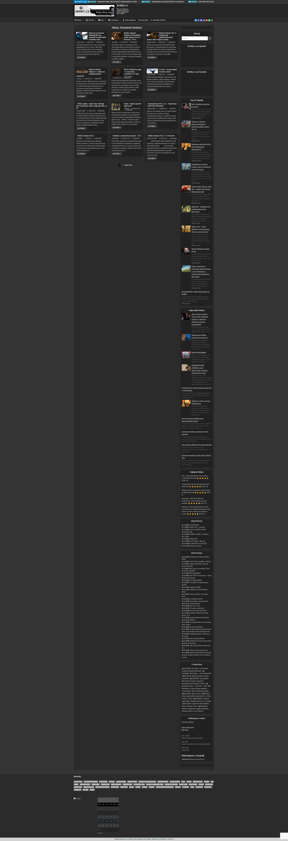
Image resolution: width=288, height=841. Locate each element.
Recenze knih (78, 787)
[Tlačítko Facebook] (198, 20)
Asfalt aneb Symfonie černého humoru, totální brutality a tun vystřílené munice (196, 655)
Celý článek (82, 57)
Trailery (177, 787)
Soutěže (138, 787)
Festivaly (111, 782)
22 (118, 821)
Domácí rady (103, 782)
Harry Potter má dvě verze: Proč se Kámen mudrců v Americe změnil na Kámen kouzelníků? (200, 319)
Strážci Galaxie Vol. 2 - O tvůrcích (161, 136)
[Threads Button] (201, 20)
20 (111, 821)
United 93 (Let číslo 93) (198, 543)
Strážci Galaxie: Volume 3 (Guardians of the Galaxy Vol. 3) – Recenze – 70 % (132, 36)
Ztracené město (195, 546)
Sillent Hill (193, 539)
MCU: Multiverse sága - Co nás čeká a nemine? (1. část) (132, 71)
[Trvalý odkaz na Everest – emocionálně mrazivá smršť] (152, 70)
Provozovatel (143, 20)
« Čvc (99, 833)
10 (99, 817)
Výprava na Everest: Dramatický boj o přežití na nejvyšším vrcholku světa (97, 36)
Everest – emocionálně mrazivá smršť (168, 70)
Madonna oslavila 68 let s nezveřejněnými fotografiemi (201, 146)
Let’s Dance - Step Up (197, 541)
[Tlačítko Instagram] (204, 20)
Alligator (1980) (195, 587)
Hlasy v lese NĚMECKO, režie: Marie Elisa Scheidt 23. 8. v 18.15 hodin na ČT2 (196, 696)
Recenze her (209, 784)
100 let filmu (78, 782)
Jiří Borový (80, 138)
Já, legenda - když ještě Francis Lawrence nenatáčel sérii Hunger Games (195, 681)
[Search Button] (212, 20)
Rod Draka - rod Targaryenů (200, 673)
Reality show (193, 784)
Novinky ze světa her (171, 784)
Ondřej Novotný (151, 42)
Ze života (85, 790)
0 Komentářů (99, 42)
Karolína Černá (81, 110)
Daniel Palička (128, 76)
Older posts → (129, 165)
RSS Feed (185, 730)
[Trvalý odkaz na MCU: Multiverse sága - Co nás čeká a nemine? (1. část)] (117, 72)
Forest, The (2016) (196, 627)
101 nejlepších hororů (91, 782)
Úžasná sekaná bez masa (199, 650)
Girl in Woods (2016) (197, 638)
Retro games (115, 787)
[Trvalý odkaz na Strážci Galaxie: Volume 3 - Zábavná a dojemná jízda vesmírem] (82, 70)
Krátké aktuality (116, 784)
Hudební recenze (85, 784)
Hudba (76, 784)
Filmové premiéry (163, 782)
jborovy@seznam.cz (197, 759)
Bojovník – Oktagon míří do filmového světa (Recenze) (201, 209)
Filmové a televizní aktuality (147, 782)
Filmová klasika (121, 782)
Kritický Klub (105, 784)
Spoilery (151, 787)
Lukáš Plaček (80, 42)
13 (110, 817)
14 (114, 817)
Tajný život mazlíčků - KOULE (200, 561)
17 (99, 821)
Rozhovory (124, 787)
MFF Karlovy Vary (139, 784)
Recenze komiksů (89, 787)
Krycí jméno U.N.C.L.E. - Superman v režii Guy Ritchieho (162, 105)
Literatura (114, 20)
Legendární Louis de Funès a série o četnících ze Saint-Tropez (201, 167)
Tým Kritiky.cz (130, 20)
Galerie (189, 782)
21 (114, 821)
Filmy (79, 20)
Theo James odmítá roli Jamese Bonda (197, 445)
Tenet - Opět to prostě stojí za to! (132, 105)
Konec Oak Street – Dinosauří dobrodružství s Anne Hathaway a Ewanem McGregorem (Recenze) (201, 272)
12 (107, 817)
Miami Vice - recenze (197, 527)
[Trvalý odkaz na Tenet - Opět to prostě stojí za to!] (117, 106)
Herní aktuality (197, 782)
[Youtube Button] (206, 20)
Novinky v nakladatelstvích (154, 784)
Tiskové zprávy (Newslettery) (164, 787)
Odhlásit (191, 722)
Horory (206, 782)
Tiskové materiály (152, 138)
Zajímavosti (199, 787)
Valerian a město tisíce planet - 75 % (127, 136)
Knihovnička (95, 784)
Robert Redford (195, 573)
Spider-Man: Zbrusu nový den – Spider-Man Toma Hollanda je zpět (201, 189)
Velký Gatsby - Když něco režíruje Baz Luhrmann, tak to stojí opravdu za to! (91, 106)
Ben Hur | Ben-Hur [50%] (198, 610)
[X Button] (196, 20)
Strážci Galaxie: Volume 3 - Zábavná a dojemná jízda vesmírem (90, 72)
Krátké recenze (127, 784)
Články (92, 790)
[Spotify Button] (209, 20)
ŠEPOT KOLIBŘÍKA (199, 353)
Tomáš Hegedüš (151, 74)
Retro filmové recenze (102, 787)
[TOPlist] (77, 798)
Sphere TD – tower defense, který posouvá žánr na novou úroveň (200, 229)
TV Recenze (185, 787)
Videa (192, 787)
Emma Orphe (115, 138)
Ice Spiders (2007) (196, 599)
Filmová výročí (132, 782)
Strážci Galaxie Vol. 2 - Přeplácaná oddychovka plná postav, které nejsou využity (162, 36)
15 (118, 817)
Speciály (144, 787)
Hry (102, 20)
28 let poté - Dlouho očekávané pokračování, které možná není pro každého (194, 501)
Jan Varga (114, 42)
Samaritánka (194, 525)
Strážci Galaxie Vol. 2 (85, 136)
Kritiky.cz (122, 5)
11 (103, 817)
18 (103, 821)
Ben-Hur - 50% (195, 606)
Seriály (91, 20)
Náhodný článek (159, 20)
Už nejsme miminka (197, 608)
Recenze (201, 784)
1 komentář (172, 108)
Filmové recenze (175, 782)
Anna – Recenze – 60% (198, 686)
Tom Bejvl (79, 78)
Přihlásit (185, 722)
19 (107, 821)
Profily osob (183, 784)
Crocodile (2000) (196, 580)
